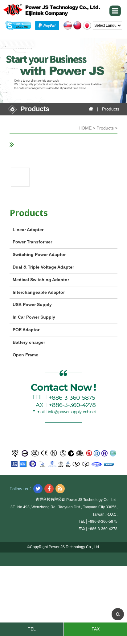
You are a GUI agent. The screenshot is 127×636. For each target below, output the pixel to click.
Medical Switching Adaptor (41, 279)
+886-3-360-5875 (102, 521)
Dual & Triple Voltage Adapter (43, 267)
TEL (32, 628)
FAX (96, 628)
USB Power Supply (32, 304)
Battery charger (29, 342)
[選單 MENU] (115, 11)
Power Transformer (32, 241)
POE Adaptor (26, 329)
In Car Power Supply (34, 317)
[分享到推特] (38, 488)
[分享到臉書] (49, 488)
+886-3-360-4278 (102, 529)
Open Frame (25, 354)
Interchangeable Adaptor (39, 292)
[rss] (60, 488)
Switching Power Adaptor (39, 254)
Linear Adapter (28, 229)
